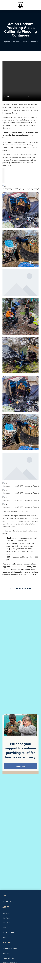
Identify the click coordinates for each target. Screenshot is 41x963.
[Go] (3, 172)
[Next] (3, 179)
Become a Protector (19, 567)
